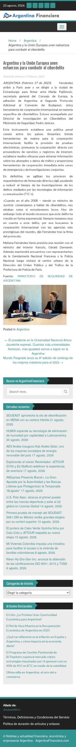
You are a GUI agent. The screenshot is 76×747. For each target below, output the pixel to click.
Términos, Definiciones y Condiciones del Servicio (36, 717)
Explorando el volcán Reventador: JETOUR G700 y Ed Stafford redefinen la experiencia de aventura (35, 466)
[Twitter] (46, 5)
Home (12, 40)
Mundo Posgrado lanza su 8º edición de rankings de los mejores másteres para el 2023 (38, 360)
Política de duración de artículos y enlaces (31, 724)
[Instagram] (29, 5)
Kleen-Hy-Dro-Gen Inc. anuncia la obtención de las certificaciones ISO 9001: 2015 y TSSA (36, 561)
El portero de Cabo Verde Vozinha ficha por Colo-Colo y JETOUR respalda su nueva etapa (35, 532)
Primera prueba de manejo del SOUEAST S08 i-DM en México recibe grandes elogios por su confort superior (35, 517)
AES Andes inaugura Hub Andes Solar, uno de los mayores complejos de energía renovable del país (35, 450)
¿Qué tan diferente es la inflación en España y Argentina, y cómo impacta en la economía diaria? (36, 641)
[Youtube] (35, 5)
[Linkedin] (40, 5)
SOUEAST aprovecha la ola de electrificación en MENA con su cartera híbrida (36, 417)
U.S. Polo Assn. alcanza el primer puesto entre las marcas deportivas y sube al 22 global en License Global (33, 501)
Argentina (30, 40)
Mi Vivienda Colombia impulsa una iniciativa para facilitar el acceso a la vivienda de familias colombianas (35, 548)
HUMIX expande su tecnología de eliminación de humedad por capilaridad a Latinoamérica (36, 433)
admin (18, 76)
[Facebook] (52, 5)
